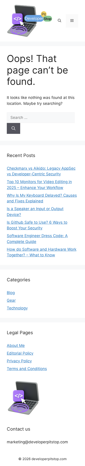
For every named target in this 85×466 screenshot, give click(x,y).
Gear (11, 300)
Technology (17, 308)
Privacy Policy (19, 361)
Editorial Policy (20, 353)
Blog (11, 292)
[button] (59, 21)
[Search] (13, 128)
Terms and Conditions (27, 368)
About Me (16, 345)
